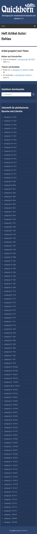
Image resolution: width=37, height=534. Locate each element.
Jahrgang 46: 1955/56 (11, 378)
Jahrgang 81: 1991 (10, 246)
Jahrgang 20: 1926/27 (11, 450)
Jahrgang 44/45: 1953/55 (12, 386)
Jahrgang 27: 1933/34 (20, 70)
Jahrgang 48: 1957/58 (26, 59)
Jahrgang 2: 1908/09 (10, 518)
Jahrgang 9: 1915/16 (10, 492)
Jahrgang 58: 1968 (10, 333)
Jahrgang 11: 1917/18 (11, 484)
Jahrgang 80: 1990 (10, 249)
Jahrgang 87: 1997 (10, 223)
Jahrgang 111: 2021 (10, 136)
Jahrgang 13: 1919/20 (11, 477)
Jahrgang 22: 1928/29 (11, 443)
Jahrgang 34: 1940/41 (11, 397)
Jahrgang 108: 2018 (10, 147)
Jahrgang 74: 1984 (10, 272)
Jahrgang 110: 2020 (10, 140)
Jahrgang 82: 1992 (10, 242)
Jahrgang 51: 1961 (10, 359)
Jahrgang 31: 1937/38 (11, 408)
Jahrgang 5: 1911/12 (10, 507)
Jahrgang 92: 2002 (10, 208)
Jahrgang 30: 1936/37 (11, 412)
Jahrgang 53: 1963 (10, 352)
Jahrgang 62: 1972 (10, 318)
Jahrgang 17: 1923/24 (11, 461)
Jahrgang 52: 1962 (10, 355)
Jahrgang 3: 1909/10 (10, 514)
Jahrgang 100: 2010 (10, 178)
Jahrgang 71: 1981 (10, 284)
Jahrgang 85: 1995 (10, 231)
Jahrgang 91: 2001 (10, 212)
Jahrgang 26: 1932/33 (23, 75)
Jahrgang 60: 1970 (10, 325)
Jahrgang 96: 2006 (10, 193)
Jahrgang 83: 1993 (10, 238)
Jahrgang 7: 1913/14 (10, 499)
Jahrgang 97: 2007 (10, 189)
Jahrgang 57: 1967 (10, 337)
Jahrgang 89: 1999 (10, 219)
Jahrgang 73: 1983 (10, 276)
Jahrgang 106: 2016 (10, 155)
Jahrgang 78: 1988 (10, 257)
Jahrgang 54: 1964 (10, 348)
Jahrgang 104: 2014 (10, 162)
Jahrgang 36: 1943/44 (11, 390)
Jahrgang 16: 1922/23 (11, 465)
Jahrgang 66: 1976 (10, 302)
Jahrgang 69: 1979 (10, 291)
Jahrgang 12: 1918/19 (11, 480)
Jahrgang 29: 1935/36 (11, 416)
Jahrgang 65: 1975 (10, 306)
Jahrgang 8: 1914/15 (10, 496)
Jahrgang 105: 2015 (10, 159)
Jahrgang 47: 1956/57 (11, 374)
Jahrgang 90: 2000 (10, 215)
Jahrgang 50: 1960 (10, 363)
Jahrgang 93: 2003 (10, 204)
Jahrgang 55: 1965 (10, 344)
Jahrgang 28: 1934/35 (11, 420)
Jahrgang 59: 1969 (10, 329)
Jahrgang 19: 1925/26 (11, 454)
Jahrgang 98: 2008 (10, 185)
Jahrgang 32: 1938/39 (11, 405)
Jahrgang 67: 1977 (10, 299)
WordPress (24, 531)
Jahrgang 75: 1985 (10, 268)
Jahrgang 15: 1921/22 (11, 469)
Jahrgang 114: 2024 (10, 125)
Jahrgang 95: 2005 (10, 196)
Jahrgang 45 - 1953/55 (11, 382)
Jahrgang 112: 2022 (10, 132)
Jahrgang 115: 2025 (10, 121)
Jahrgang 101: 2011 (10, 174)
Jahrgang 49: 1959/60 (11, 367)
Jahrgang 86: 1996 (10, 227)
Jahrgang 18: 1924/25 (11, 458)
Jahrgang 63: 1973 (10, 314)
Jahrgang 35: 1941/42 (11, 393)
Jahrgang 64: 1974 (10, 310)
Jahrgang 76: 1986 (10, 265)
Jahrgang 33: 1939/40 (11, 401)
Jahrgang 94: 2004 (10, 200)
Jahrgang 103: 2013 (10, 166)
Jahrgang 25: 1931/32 (11, 431)
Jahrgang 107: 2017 (10, 151)
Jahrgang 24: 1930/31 (11, 435)
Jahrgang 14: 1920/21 (11, 473)
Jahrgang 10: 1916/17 (11, 488)
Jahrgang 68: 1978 (10, 295)
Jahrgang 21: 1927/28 (11, 446)
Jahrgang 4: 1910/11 (10, 511)
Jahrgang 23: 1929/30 (11, 439)
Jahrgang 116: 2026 (10, 117)
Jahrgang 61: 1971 (10, 321)
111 (8, 62)
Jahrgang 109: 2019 (10, 143)
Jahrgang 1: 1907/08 (10, 522)
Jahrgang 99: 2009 (10, 181)
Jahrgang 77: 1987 (10, 261)
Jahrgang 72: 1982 (10, 280)
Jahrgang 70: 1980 (10, 287)
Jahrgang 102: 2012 (10, 170)
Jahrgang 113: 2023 (10, 128)
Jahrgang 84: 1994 (10, 234)
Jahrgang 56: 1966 (10, 340)
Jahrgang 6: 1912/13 (10, 503)
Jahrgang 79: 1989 (10, 253)
